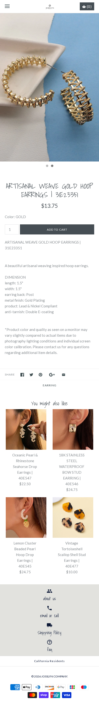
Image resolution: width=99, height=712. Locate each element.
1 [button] (46, 166)
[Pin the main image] (40, 375)
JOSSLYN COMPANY (54, 676)
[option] (49, 87)
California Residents (49, 661)
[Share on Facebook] (22, 375)
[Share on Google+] (52, 375)
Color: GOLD (15, 217)
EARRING (49, 385)
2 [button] (52, 166)
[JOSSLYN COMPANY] (49, 6)
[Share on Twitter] (31, 375)
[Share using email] (63, 375)
